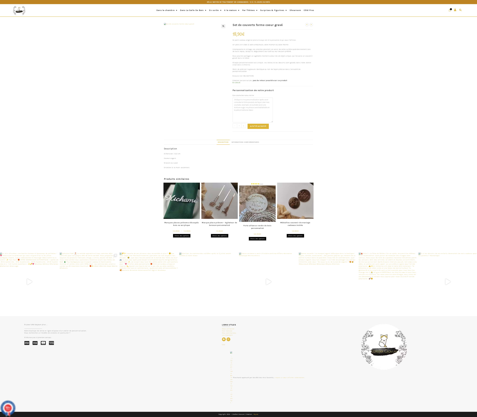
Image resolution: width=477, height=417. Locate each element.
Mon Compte (227, 331)
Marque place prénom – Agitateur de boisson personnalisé (219, 224)
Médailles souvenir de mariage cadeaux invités (295, 224)
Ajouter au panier (258, 126)
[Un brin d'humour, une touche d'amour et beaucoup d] (29, 281)
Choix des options (182, 236)
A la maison (230, 10)
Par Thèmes (248, 10)
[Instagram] (228, 339)
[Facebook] (224, 339)
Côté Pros (309, 10)
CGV (223, 345)
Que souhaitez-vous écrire (243, 95)
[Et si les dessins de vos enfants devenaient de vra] (447, 281)
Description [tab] (223, 142)
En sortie (214, 10)
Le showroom (227, 335)
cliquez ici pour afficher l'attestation (289, 377)
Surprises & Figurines (272, 10)
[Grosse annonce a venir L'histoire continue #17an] (268, 281)
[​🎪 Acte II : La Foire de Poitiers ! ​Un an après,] (388, 281)
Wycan (256, 414)
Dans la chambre (165, 10)
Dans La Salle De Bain (192, 10)
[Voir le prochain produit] (311, 24)
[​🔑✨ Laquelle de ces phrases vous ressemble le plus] (149, 281)
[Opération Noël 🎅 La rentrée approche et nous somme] (89, 281)
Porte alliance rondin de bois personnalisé (257, 227)
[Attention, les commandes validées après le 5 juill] (208, 281)
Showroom (295, 10)
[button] (460, 10)
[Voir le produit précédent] (307, 24)
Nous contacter (228, 329)
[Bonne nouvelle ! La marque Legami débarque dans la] (328, 281)
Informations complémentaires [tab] (245, 142)
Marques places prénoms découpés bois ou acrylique (181, 224)
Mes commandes (229, 333)
